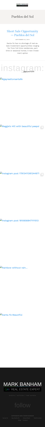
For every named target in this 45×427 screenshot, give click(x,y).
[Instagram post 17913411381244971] (22, 194)
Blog (19, 420)
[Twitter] (29, 412)
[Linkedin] (35, 412)
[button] (5, 4)
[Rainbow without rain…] (22, 288)
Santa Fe (5, 418)
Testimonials (38, 418)
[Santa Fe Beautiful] (22, 335)
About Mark (26, 418)
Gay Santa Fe (15, 418)
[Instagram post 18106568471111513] (22, 241)
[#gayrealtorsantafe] (22, 99)
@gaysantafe (28, 71)
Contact (25, 420)
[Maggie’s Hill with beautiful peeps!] (22, 147)
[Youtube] (22, 412)
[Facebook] (16, 412)
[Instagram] (10, 412)
